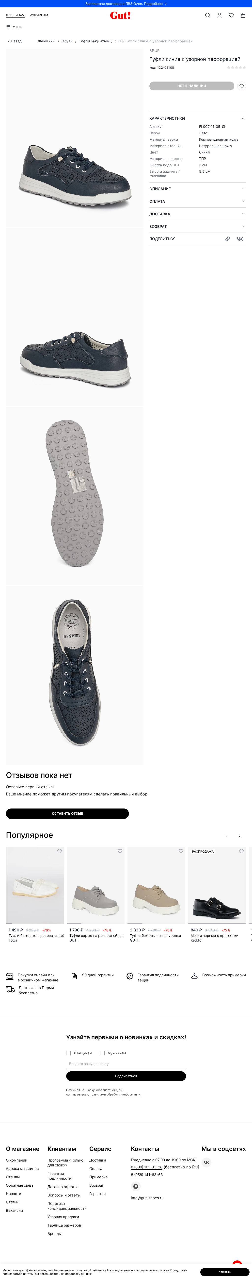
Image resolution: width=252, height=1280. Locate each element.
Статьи (12, 1202)
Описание (160, 188)
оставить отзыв (67, 813)
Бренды (54, 1233)
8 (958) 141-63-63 (147, 1174)
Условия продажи (63, 1216)
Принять (225, 1272)
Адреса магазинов (22, 1168)
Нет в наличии (191, 86)
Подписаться (126, 1076)
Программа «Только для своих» (65, 1162)
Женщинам (15, 15)
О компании (16, 1160)
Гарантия (97, 1193)
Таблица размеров (64, 1225)
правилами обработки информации (115, 1094)
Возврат (158, 226)
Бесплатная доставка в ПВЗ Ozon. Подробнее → (126, 3)
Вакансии (14, 1210)
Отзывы (13, 1177)
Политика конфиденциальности (67, 1206)
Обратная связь (19, 1185)
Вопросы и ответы (63, 1195)
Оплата (157, 201)
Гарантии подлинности (59, 1176)
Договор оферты (62, 1186)
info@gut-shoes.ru (147, 1198)
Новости (13, 1193)
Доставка (159, 214)
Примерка (98, 1177)
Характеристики (167, 118)
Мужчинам (39, 15)
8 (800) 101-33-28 (146, 1167)
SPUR (154, 50)
